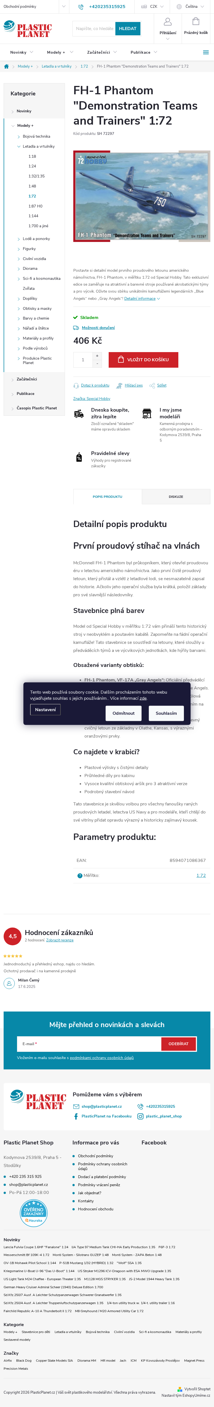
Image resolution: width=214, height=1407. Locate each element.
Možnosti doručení (98, 327)
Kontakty (86, 1201)
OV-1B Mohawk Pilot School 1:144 (30, 1263)
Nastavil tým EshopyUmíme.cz (186, 1395)
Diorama (30, 268)
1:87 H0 (35, 206)
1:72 (32, 196)
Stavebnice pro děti (36, 1332)
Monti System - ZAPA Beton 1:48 (137, 1255)
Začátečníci (27, 379)
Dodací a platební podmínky (102, 1176)
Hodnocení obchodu (95, 1209)
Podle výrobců (35, 348)
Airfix (8, 1360)
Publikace (25, 393)
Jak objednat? (89, 1193)
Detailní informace (139, 298)
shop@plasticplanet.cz (102, 1106)
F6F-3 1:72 (167, 1247)
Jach (123, 1360)
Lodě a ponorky (36, 238)
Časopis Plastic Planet (37, 408)
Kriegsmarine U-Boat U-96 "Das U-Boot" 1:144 (39, 1271)
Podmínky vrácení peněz (99, 1185)
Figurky (29, 248)
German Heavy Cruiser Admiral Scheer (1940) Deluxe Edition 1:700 (53, 1287)
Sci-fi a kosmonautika (41, 278)
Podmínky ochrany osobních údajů (102, 1166)
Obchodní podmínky (20, 6)
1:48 (32, 186)
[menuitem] (22, 52)
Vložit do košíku (148, 360)
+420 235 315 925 (25, 1176)
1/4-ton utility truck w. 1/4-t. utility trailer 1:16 (141, 1303)
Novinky (24, 111)
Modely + (25, 125)
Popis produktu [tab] (107, 496)
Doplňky (30, 298)
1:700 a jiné (38, 226)
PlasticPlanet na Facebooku (107, 1116)
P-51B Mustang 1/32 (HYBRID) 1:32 (86, 1263)
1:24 (32, 166)
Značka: (91, 398)
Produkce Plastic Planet (37, 361)
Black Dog (23, 1360)
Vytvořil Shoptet (197, 1389)
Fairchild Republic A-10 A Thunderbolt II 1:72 (38, 1311)
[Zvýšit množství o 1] (97, 356)
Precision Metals (16, 1368)
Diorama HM (86, 1360)
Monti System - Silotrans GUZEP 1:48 (81, 1255)
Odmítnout (124, 713)
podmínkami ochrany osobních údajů (102, 1057)
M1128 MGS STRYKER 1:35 (105, 1279)
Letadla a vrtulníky (39, 146)
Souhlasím (166, 713)
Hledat (128, 29)
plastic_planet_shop (164, 1116)
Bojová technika (36, 136)
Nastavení (45, 709)
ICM (134, 1360)
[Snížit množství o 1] (97, 363)
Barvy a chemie (36, 318)
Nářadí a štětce (36, 328)
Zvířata (29, 288)
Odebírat (179, 1044)
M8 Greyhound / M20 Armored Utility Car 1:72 (109, 1311)
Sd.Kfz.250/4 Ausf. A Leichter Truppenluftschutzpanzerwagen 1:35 (53, 1303)
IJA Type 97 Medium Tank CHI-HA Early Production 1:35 (113, 1247)
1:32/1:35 (36, 176)
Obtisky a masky (37, 308)
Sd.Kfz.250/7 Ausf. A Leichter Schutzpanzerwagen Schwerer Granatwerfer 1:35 (62, 1295)
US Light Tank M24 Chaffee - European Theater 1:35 (42, 1279)
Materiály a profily (38, 338)
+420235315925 (160, 1106)
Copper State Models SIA (54, 1360)
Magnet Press (194, 1360)
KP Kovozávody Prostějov (160, 1360)
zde (143, 698)
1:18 (32, 156)
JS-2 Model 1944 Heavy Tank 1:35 (154, 1279)
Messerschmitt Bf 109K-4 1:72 (26, 1255)
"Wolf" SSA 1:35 (129, 1263)
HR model (108, 1360)
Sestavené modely (17, 1339)
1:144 (33, 216)
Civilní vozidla (34, 258)
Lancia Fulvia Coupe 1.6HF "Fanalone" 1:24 (36, 1247)
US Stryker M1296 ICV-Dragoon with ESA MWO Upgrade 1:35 (124, 1271)
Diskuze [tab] (176, 496)
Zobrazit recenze (60, 940)
